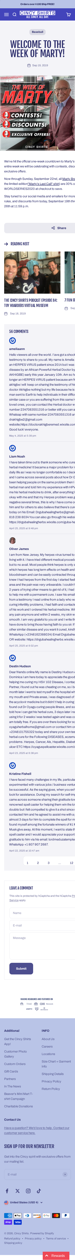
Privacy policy (33, 1238)
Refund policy (12, 1238)
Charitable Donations (18, 1106)
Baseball (37, 32)
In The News (12, 1086)
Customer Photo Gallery (15, 1054)
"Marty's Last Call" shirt (43, 183)
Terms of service (56, 1238)
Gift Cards (11, 1071)
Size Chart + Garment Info (56, 1064)
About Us (48, 1039)
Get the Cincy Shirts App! (17, 1041)
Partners (10, 1079)
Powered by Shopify (42, 1233)
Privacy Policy (51, 1081)
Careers (47, 1046)
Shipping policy (13, 1243)
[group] (37, 1005)
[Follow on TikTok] (39, 1191)
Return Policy (51, 1089)
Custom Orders (15, 1064)
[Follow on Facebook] (7, 1191)
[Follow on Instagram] (28, 1191)
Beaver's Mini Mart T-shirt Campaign (18, 1096)
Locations (48, 1054)
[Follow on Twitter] (17, 1191)
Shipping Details (53, 1074)
